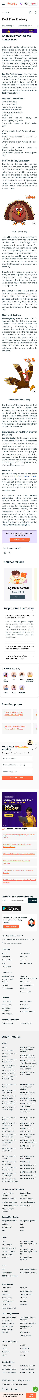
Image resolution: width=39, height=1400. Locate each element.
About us (5, 953)
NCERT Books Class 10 (28, 1172)
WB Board (23, 1305)
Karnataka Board (8, 1301)
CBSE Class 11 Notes (9, 1372)
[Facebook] (2, 1389)
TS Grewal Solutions (27, 1202)
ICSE (3, 1269)
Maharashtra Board (9, 1308)
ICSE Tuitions (6, 1005)
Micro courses (25, 982)
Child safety (6, 967)
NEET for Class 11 (7, 1014)
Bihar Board (6, 1294)
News (4, 963)
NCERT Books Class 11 (27, 1169)
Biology (4, 1348)
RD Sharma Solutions (9, 1202)
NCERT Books (25, 1162)
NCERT (4, 1047)
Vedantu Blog (7, 960)
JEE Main (5, 1224)
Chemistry (5, 1352)
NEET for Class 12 (26, 1001)
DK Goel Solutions (26, 1199)
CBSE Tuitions (7, 1001)
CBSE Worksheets (8, 1251)
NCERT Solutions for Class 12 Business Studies (27, 1049)
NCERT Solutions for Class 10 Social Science (9, 1142)
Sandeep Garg (25, 1205)
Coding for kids (7, 1023)
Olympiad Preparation (28, 1221)
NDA (21, 1224)
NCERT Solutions (8, 1050)
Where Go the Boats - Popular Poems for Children (19, 854)
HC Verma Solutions (9, 1199)
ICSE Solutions (7, 1273)
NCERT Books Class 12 (28, 1165)
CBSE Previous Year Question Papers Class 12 (28, 1243)
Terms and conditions (20, 1384)
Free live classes (8, 976)
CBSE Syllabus (7, 1245)
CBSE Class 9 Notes (27, 1369)
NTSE (22, 1231)
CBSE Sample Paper (9, 1248)
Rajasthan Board (26, 1291)
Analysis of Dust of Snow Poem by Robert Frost (15, 727)
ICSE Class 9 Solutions (28, 1269)
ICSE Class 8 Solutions (28, 1273)
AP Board (5, 1291)
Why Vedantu (25, 953)
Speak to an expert (11, 926)
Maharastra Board (27, 985)
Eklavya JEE (24, 1005)
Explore (17, 597)
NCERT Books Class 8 (28, 1179)
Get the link (33, 901)
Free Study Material (9, 1317)
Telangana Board (26, 1294)
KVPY (22, 1227)
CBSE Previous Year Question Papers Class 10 (28, 1251)
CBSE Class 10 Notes (27, 1366)
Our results (24, 957)
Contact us (6, 957)
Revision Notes (7, 1366)
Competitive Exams (9, 1221)
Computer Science (27, 1012)
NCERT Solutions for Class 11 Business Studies (27, 1086)
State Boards (6, 1288)
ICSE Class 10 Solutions (10, 1276)
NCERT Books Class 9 (28, 1175)
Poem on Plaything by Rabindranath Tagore (14, 713)
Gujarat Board (7, 1298)
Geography (24, 1352)
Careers (23, 960)
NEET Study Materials (28, 1323)
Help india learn (26, 963)
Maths (4, 1355)
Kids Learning (25, 1332)
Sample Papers (7, 1327)
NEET (3, 1231)
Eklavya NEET (25, 1008)
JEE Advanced (7, 1227)
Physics (4, 1345)
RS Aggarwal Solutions (10, 1205)
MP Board (23, 1288)
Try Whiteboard (7, 988)
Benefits (23, 988)
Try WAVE (5, 985)
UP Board (23, 1301)
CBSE (3, 1241)
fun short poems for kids (25, 476)
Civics (22, 1355)
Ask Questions (25, 1336)
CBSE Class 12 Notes (9, 1369)
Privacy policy (6, 1384)
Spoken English (25, 1023)
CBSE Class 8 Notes (27, 1372)
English (22, 1345)
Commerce (24, 1348)
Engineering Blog (26, 992)
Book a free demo (17, 778)
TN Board (23, 1298)
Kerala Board (6, 1305)
